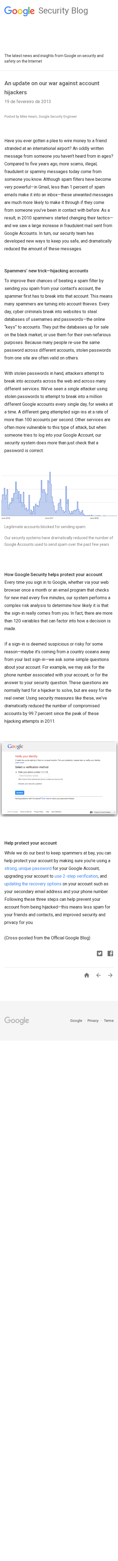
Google (76, 1021)
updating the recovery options (32, 883)
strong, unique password (28, 868)
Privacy (93, 1021)
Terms (109, 1021)
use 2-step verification (76, 876)
